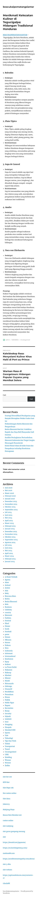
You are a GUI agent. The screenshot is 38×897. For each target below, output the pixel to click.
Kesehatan (9, 659)
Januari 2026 (10, 499)
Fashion (8, 618)
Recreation (9, 708)
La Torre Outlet (11, 667)
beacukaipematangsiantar (18, 6)
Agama (7, 580)
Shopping (8, 724)
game (7, 634)
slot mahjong (8, 826)
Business (8, 607)
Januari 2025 (10, 529)
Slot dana (6, 799)
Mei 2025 (8, 518)
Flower (7, 626)
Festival (8, 621)
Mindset (8, 675)
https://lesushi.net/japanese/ (14, 842)
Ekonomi (8, 615)
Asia (6, 591)
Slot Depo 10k (8, 788)
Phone (7, 697)
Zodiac (7, 765)
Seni (6, 722)
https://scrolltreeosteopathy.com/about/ (19, 859)
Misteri (7, 678)
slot (4, 837)
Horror (7, 642)
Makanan (8, 670)
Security (8, 714)
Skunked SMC (10, 730)
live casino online (9, 793)
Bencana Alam (10, 596)
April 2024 (9, 553)
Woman (8, 760)
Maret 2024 (9, 556)
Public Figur (9, 703)
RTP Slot (6, 782)
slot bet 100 (7, 777)
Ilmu (6, 648)
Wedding (8, 757)
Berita (7, 599)
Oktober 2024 (10, 537)
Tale (6, 735)
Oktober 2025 (10, 507)
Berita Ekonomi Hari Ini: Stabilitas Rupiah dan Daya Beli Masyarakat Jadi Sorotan (19, 432)
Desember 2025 (11, 501)
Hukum (8, 645)
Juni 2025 (8, 515)
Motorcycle (9, 683)
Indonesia (9, 651)
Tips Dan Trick (10, 741)
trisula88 (6, 883)
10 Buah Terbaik (11, 577)
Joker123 (6, 804)
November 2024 (11, 534)
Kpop (7, 662)
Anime (7, 588)
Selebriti (8, 719)
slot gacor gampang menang (14, 831)
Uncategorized (25, 340)
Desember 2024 (11, 531)
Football (8, 632)
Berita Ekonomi (11, 601)
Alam (7, 582)
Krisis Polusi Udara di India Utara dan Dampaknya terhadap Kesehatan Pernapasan (19, 448)
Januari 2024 (10, 561)
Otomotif (8, 689)
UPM (7, 755)
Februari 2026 (10, 496)
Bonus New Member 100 (12, 815)
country (8, 612)
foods (7, 629)
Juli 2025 (8, 512)
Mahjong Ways (8, 810)
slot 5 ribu (7, 864)
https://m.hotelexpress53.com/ (15, 848)
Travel (7, 749)
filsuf (7, 623)
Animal (7, 585)
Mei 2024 (8, 551)
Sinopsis (8, 727)
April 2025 (9, 520)
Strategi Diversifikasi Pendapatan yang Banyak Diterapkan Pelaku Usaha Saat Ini (20, 418)
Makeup (8, 673)
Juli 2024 (8, 545)
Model (7, 681)
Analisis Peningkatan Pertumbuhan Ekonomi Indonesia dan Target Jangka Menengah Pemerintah (20, 440)
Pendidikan (9, 692)
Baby (7, 593)
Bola (6, 604)
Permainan (9, 694)
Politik (7, 700)
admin (8, 340)
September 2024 (11, 540)
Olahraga (8, 686)
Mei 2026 (8, 490)
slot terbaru (7, 870)
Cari (4, 395)
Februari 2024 (10, 559)
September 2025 (11, 510)
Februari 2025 (10, 526)
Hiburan (8, 640)
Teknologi (9, 738)
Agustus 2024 (10, 542)
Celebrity (8, 610)
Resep (7, 711)
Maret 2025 (9, 523)
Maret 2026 (9, 493)
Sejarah (8, 716)
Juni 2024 (8, 548)
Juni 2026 (8, 488)
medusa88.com (9, 853)
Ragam (7, 705)
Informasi (8, 653)
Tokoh (7, 744)
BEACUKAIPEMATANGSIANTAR (15, 35)
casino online (8, 820)
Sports (7, 733)
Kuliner (8, 664)
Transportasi (10, 746)
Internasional (10, 656)
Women (8, 763)
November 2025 (11, 504)
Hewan (7, 637)
